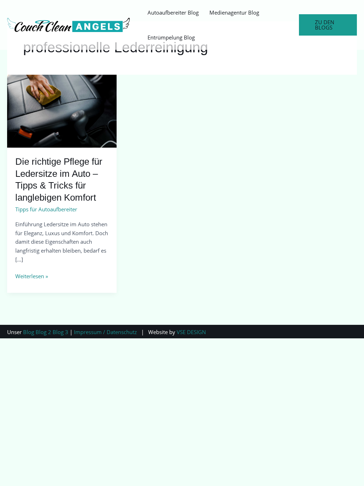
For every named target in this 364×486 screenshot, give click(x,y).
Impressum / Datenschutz (105, 332)
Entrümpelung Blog (171, 37)
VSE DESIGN (191, 332)
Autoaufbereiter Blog (173, 12)
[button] (328, 25)
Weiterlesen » (31, 276)
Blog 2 (43, 332)
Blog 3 (60, 332)
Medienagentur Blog (234, 12)
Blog (28, 332)
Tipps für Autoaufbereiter (46, 209)
